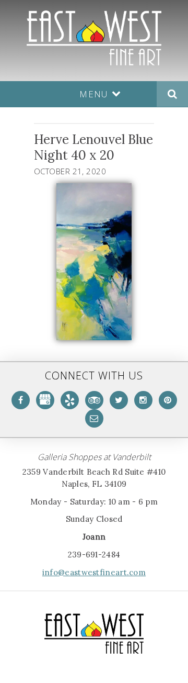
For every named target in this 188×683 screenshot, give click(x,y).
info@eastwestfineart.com (94, 572)
